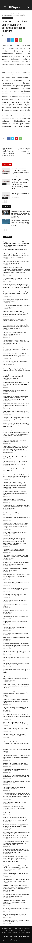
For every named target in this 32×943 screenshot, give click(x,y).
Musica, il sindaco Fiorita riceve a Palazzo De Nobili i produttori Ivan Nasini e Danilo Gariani (16, 384)
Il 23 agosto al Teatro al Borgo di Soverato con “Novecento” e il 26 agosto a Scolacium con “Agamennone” (16, 506)
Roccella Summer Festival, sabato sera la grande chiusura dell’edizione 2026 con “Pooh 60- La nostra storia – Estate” (15, 397)
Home (3, 14)
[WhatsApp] (20, 40)
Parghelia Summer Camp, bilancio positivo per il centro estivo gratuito (16, 664)
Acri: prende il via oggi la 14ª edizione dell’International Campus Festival (14, 915)
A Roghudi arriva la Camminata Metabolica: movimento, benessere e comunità (16, 909)
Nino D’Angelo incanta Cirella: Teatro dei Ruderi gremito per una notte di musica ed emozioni (16, 716)
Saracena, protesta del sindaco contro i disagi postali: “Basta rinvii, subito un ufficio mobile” (16, 749)
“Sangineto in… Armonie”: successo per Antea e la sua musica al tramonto (15, 549)
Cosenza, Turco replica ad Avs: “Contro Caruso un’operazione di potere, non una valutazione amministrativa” (16, 355)
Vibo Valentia (14, 14)
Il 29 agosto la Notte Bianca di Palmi (14, 457)
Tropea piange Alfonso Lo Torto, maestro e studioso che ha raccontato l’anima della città (16, 757)
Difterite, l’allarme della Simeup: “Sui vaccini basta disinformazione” (16, 300)
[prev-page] (3, 201)
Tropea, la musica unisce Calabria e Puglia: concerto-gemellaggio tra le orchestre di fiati (16, 293)
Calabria (8, 14)
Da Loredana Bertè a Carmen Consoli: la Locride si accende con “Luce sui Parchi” (15, 348)
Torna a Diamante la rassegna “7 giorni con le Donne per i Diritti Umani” (16, 279)
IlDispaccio (5, 939)
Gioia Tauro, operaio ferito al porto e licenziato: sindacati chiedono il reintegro (16, 723)
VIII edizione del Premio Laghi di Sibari (15, 600)
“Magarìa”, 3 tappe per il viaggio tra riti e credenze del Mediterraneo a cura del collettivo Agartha (15, 826)
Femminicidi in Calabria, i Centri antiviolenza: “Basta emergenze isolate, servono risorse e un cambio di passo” (15, 313)
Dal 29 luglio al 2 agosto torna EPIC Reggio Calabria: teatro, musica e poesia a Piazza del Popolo (20, 223)
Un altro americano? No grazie (12, 513)
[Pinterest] (16, 40)
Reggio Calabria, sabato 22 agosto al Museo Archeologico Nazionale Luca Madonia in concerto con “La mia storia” (16, 867)
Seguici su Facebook (24, 936)
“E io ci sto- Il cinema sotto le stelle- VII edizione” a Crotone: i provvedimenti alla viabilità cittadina (15, 556)
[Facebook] (8, 40)
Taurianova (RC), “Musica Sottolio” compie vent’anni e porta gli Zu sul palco (16, 418)
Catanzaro (21, 939)
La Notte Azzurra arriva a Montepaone (15, 813)
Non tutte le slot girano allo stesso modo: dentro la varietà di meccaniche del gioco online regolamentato (16, 645)
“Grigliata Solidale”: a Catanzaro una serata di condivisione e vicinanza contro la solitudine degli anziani (16, 843)
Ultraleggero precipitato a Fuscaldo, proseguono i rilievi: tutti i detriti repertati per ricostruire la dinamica (16, 341)
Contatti (5, 936)
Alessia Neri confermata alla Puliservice (15, 617)
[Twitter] (12, 40)
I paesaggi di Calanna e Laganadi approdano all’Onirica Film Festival (14, 500)
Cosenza (4, 183)
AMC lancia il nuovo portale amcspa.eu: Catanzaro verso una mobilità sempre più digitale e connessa (16, 678)
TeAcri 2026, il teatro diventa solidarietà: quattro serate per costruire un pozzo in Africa (15, 701)
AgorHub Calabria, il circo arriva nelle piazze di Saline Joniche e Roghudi (14, 319)
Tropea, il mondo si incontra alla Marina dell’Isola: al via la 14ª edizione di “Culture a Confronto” (16, 708)
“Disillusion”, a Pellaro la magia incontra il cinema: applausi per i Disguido (16, 563)
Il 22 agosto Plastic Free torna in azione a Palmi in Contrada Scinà (16, 921)
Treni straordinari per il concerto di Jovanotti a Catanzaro (14, 788)
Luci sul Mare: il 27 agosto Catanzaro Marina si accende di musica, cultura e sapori (15, 493)
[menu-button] (4, 7)
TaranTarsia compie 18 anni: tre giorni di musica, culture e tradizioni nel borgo (15, 729)
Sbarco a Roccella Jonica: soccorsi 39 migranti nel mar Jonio (14, 391)
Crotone (11, 941)
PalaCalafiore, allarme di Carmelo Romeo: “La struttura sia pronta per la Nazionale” (16, 412)
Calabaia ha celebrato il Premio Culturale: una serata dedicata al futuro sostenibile (16, 589)
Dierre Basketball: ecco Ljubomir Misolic (15, 633)
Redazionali (6, 206)
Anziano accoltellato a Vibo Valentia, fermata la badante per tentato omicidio (15, 763)
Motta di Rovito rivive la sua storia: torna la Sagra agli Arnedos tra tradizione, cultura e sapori (16, 671)
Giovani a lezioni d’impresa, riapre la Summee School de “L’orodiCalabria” (14, 807)
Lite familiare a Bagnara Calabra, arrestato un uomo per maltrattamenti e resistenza (16, 775)
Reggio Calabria (13, 939)
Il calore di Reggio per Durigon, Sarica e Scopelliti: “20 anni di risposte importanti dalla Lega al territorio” (20, 214)
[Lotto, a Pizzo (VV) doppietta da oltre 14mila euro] (6, 195)
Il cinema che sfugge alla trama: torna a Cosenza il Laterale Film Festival (15, 595)
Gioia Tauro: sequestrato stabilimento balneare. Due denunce (15, 440)
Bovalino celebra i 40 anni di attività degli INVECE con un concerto (16, 262)
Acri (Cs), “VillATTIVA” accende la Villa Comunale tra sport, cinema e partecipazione (14, 334)
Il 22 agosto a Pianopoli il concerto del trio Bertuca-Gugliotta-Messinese (16, 895)
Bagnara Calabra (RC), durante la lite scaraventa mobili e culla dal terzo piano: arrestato (15, 736)
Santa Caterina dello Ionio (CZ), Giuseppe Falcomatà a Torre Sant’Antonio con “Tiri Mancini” (16, 693)
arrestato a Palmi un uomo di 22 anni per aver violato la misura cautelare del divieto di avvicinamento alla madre (16, 850)
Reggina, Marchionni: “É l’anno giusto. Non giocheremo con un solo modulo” (16, 652)
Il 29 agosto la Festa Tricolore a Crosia (15, 249)
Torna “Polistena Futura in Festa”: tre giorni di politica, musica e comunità (16, 306)
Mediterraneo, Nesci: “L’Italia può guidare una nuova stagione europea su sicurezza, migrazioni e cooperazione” (16, 326)
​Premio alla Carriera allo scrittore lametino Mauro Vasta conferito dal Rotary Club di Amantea (16, 686)
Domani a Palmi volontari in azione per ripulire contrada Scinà (15, 569)
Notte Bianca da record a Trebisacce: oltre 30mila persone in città (16, 770)
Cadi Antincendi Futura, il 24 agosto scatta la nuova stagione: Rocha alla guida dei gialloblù (16, 405)
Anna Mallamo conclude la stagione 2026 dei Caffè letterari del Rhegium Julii (16, 880)
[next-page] (5, 201)
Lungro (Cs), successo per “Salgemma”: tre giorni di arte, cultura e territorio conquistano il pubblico (16, 376)
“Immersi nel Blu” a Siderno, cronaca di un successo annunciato (16, 583)
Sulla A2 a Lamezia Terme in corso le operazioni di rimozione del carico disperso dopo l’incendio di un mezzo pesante (16, 818)
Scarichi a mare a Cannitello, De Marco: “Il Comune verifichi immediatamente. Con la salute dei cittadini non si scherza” (16, 476)
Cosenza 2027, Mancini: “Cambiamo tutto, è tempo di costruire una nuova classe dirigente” (16, 576)
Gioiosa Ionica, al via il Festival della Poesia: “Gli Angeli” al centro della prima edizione (16, 742)
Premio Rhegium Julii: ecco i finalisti (14, 802)
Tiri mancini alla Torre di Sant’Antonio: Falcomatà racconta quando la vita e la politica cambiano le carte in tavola (15, 463)
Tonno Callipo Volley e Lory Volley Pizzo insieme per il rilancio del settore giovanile (16, 369)
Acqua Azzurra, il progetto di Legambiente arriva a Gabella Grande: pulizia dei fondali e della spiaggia (16, 425)
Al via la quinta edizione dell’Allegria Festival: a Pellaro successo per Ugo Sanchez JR (14, 902)
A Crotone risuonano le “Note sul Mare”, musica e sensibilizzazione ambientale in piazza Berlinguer (16, 363)
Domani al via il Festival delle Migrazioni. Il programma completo (16, 874)
